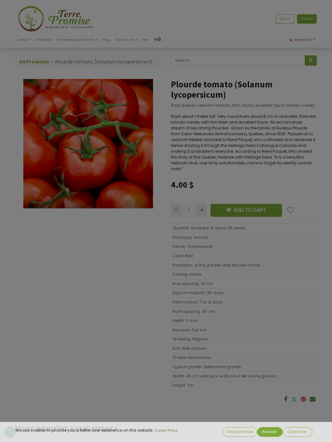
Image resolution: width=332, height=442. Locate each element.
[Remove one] (176, 210)
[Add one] (201, 210)
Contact (307, 18)
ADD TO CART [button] (249, 210)
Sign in (285, 18)
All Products (34, 62)
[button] (291, 210)
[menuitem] (44, 40)
